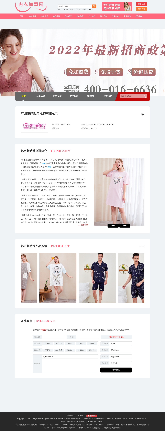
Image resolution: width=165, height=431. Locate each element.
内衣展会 (32, 16)
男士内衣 (103, 16)
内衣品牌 (56, 16)
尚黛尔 (66, 9)
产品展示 (74, 96)
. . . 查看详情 (83, 225)
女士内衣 (91, 16)
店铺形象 (91, 96)
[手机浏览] (143, 114)
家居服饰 (127, 16)
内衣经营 (68, 16)
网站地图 (118, 428)
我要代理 (141, 9)
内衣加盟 (80, 16)
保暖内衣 (115, 16)
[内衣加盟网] (32, 7)
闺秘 (78, 9)
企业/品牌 (40, 96)
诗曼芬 (90, 9)
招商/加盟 (57, 96)
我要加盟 (108, 96)
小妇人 (84, 9)
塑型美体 (139, 16)
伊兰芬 (72, 9)
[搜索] (145, 96)
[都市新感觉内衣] (127, 192)
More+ (142, 246)
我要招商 (141, 4)
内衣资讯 (44, 16)
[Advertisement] (82, 396)
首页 (21, 16)
